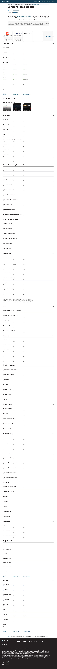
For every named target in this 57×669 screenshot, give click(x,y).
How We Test (29, 641)
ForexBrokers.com (6, 1)
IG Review (5, 94)
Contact (41, 641)
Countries (43, 1)
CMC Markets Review (27, 94)
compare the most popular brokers (24, 16)
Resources (53, 1)
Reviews (35, 1)
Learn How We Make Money (35, 4)
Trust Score (35, 641)
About (18, 641)
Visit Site (8, 37)
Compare (48, 1)
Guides (39, 1)
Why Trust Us (23, 641)
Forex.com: (9, 636)
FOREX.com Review (16, 94)
